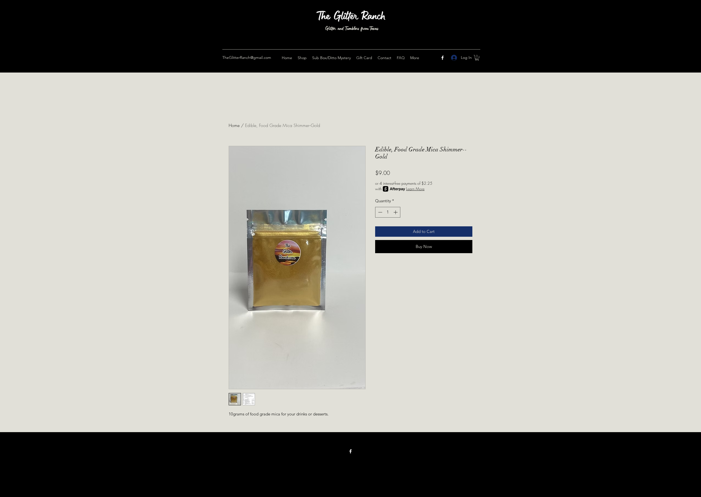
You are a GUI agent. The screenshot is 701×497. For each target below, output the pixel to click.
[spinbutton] (387, 212)
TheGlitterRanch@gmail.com (246, 57)
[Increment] (396, 212)
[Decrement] (379, 212)
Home (234, 125)
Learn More (415, 188)
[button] (477, 57)
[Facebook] (442, 57)
